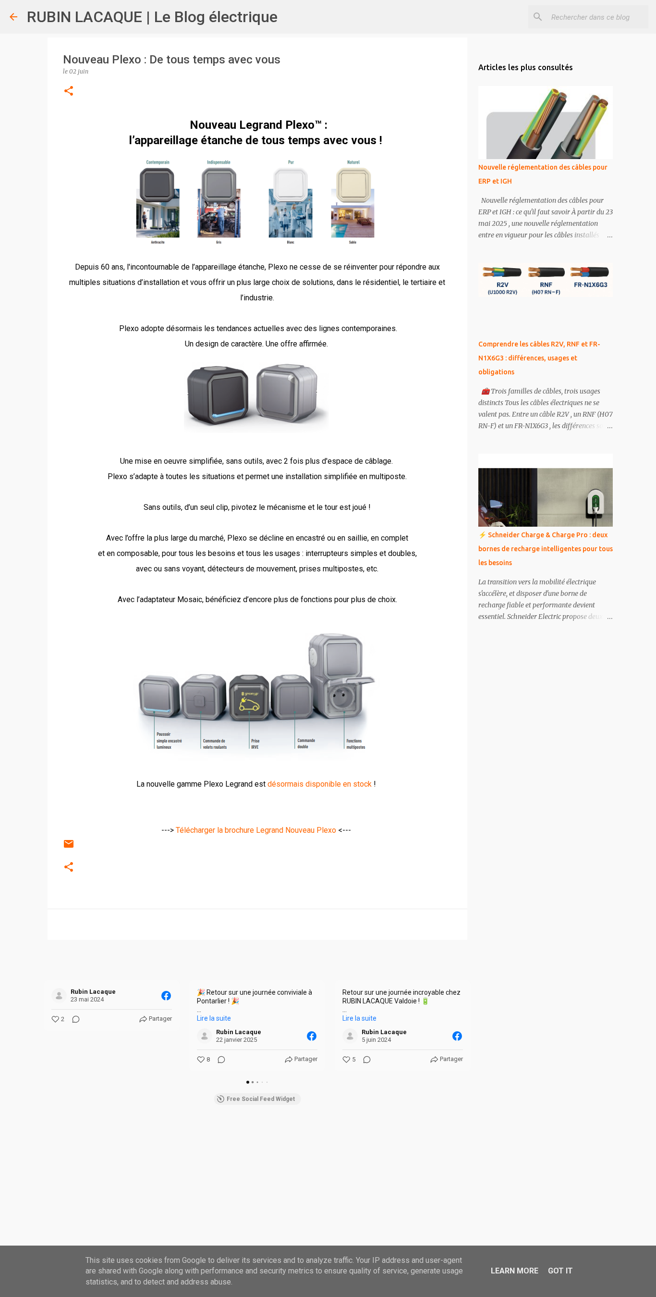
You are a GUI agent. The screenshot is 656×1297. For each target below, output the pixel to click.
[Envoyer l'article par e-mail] (68, 847)
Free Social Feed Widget (261, 1099)
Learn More (514, 1270)
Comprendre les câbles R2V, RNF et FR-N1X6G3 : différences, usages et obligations (539, 358)
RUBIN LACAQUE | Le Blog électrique (152, 17)
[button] (68, 91)
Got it (560, 1270)
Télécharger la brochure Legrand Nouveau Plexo (256, 830)
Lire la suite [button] (214, 1018)
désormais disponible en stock (319, 784)
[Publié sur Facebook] (166, 995)
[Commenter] (73, 1019)
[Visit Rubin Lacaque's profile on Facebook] (59, 995)
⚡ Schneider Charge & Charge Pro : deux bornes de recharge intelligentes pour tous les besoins (545, 549)
